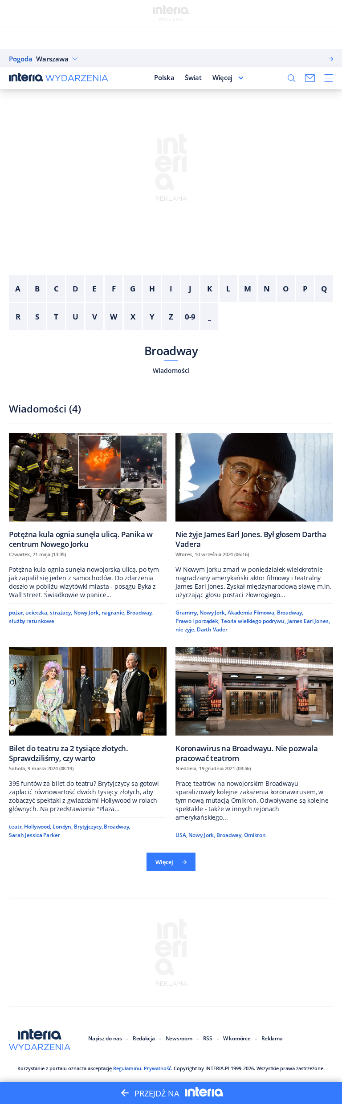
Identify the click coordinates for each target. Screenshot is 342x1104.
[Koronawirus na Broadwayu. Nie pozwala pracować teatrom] (254, 704)
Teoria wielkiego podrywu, (253, 621)
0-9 (190, 316)
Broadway (171, 351)
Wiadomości (171, 370)
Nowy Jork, (86, 612)
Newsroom (179, 1038)
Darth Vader (212, 629)
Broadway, (139, 612)
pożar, (16, 612)
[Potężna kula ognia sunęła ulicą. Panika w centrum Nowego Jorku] (88, 490)
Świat (193, 77)
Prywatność (157, 1068)
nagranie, (114, 612)
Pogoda (21, 59)
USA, (181, 835)
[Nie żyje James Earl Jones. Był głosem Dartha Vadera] (254, 490)
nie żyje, (185, 629)
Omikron (255, 835)
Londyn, (63, 826)
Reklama (272, 1038)
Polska (164, 77)
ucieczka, (37, 612)
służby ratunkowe (31, 621)
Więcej (222, 77)
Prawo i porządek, (197, 621)
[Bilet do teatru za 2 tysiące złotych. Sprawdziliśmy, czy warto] (88, 704)
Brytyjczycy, (88, 826)
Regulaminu (127, 1068)
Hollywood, (37, 826)
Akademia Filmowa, (252, 612)
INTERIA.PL (218, 1068)
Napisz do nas (105, 1038)
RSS (207, 1038)
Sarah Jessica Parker (34, 835)
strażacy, (61, 612)
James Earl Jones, (308, 621)
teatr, (16, 826)
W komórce (237, 1038)
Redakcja (144, 1038)
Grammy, (186, 612)
